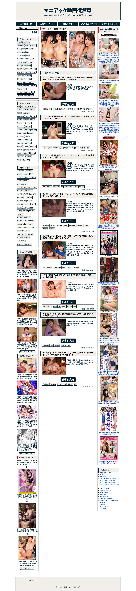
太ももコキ (20, 72)
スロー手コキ (28, 72)
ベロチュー (72, 225)
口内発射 (19, 85)
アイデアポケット (22, 184)
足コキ (24, 42)
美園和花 (26, 150)
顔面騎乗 (26, 85)
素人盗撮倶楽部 (21, 201)
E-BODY (29, 201)
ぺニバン (19, 62)
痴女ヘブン (20, 204)
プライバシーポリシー (30, 582)
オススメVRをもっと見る (27, 351)
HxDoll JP (103, 509)
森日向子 (26, 153)
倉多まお (32, 119)
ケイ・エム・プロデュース (25, 190)
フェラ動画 (103, 476)
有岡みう (32, 110)
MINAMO (20, 153)
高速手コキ (33, 69)
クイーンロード (29, 224)
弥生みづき (20, 156)
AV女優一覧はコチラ (23, 160)
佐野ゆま (33, 130)
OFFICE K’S (20, 231)
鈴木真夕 (30, 133)
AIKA (18, 106)
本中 (24, 207)
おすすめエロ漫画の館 (106, 498)
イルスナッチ (103, 504)
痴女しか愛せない (105, 492)
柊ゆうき (75, 109)
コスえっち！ (103, 494)
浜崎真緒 (26, 146)
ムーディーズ (57, 267)
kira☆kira (20, 197)
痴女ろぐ (102, 474)
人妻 (70, 109)
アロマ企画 (20, 170)
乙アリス (27, 116)
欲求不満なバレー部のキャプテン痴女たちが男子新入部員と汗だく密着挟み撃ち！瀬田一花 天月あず (68, 237)
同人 (30, 92)
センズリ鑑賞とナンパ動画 (107, 482)
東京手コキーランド (105, 472)
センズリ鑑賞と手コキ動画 (107, 480)
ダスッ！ (53, 225)
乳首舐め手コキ (63, 109)
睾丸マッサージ (21, 89)
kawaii (55, 306)
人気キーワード (47, 24)
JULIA (25, 133)
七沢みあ (27, 136)
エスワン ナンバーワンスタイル (26, 177)
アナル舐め (20, 75)
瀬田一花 (82, 109)
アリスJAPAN (28, 197)
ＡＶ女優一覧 (26, 24)
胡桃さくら (20, 123)
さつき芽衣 (26, 130)
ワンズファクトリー (23, 180)
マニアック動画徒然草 (73, 587)
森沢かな (32, 153)
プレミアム (20, 221)
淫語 (30, 79)
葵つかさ (23, 106)
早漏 (24, 62)
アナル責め (20, 59)
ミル (26, 221)
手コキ (19, 42)
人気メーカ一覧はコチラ (24, 244)
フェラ (19, 49)
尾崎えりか (20, 116)
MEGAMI (32, 210)
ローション (70, 148)
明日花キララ (31, 106)
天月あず (70, 267)
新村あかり (28, 140)
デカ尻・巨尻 (68, 186)
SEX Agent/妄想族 (22, 210)
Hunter (33, 204)
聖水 (27, 52)
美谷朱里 (32, 150)
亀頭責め (45, 228)
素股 (35, 72)
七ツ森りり (20, 140)
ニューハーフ (21, 55)
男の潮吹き (46, 225)
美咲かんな (89, 109)
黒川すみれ (28, 123)
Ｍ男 (50, 109)
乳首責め (45, 109)
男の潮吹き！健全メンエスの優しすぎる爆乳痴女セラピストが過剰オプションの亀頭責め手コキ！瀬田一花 (68, 354)
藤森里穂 (19, 150)
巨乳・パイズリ (47, 148)
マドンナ (19, 207)
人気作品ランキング (89, 24)
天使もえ (19, 110)
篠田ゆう (19, 133)
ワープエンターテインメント (25, 227)
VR (65, 148)
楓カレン (33, 116)
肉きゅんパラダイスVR (24, 217)
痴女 (44, 267)
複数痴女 (49, 267)
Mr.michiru (20, 224)
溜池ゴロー (31, 221)
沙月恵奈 (19, 130)
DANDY (30, 234)
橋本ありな (20, 143)
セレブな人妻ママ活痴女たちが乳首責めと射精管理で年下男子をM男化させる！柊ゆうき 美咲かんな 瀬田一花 (68, 78)
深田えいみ (33, 146)
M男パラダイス (31, 187)
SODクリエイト (57, 148)
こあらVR (33, 194)
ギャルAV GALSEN (105, 490)
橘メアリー (20, 136)
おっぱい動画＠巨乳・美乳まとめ (109, 478)
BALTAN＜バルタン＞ (23, 237)
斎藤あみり (28, 126)
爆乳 (88, 148)
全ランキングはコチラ (27, 568)
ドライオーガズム (22, 92)
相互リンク (68, 24)
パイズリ (33, 45)
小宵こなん (20, 126)
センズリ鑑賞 (21, 52)
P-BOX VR (20, 214)
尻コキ (28, 49)
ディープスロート (22, 79)
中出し (55, 109)
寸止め (19, 65)
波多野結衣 (28, 143)
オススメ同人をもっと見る (27, 453)
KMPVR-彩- (56, 186)
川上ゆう (19, 119)
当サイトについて (110, 24)
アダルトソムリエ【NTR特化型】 (109, 500)
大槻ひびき (26, 113)
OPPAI (28, 231)
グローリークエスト (23, 174)
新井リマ (26, 110)
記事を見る (68, 104)
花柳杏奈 (19, 146)
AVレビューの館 (104, 488)
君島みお (26, 119)
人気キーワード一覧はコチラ (25, 95)
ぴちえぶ (102, 502)
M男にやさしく (104, 496)
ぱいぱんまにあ (104, 506)
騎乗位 (28, 55)
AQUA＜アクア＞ (22, 234)
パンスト (29, 62)
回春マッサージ (61, 384)
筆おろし (33, 49)
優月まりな (28, 156)
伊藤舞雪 (19, 113)
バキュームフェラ (62, 225)
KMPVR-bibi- (21, 241)
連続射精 (19, 82)
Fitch (31, 174)
